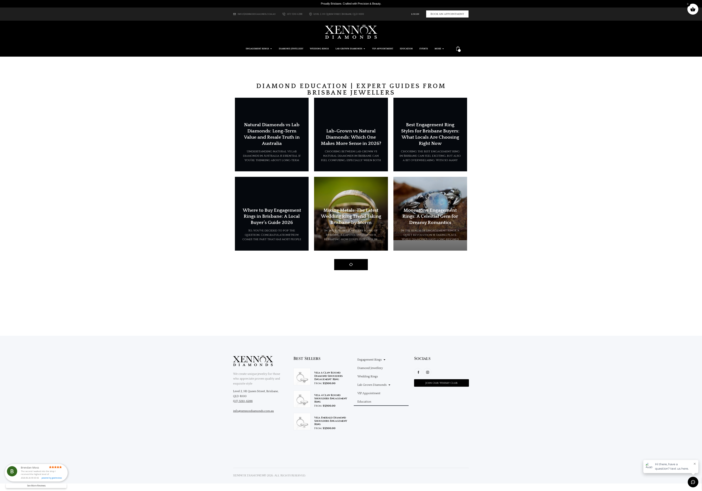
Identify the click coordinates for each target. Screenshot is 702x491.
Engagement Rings (369, 359)
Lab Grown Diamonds (372, 385)
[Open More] (443, 48)
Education (364, 401)
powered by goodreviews (51, 478)
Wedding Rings (367, 376)
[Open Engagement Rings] (271, 48)
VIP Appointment (368, 393)
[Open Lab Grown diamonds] (364, 48)
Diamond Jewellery (370, 368)
